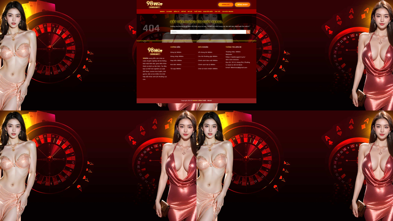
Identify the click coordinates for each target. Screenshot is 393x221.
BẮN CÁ (176, 11)
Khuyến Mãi (208, 11)
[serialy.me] (154, 5)
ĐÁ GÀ (190, 11)
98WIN (162, 11)
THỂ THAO (197, 11)
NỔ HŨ (183, 11)
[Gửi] (248, 32)
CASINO (169, 11)
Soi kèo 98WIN (227, 11)
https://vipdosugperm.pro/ (235, 57)
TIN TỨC (217, 11)
